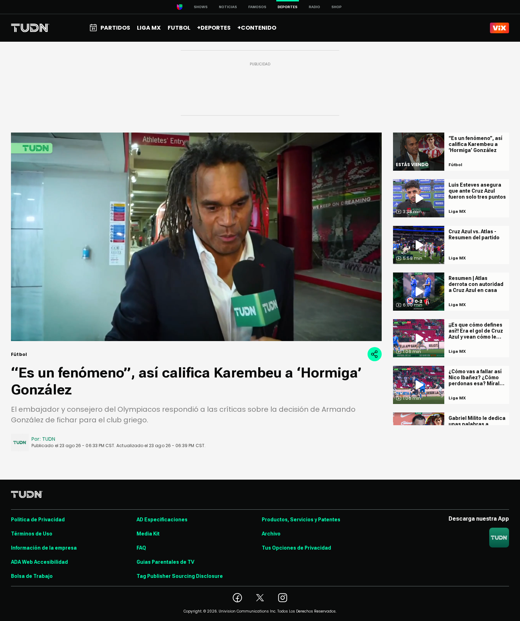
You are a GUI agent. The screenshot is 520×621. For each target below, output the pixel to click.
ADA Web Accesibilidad (39, 562)
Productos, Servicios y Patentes (301, 519)
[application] (196, 237)
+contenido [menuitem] (256, 28)
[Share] (375, 354)
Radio (314, 7)
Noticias (228, 7)
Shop (336, 7)
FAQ (141, 548)
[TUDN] (30, 28)
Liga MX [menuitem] (149, 28)
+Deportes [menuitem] (214, 28)
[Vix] (499, 28)
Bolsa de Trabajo (32, 576)
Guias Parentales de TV (165, 562)
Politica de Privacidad (38, 519)
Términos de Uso (31, 534)
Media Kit (148, 534)
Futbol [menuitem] (179, 28)
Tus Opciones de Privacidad (296, 548)
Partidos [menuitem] (115, 28)
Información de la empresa (44, 548)
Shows (201, 7)
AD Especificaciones (162, 519)
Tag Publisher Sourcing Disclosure (180, 576)
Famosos (257, 7)
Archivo (271, 534)
